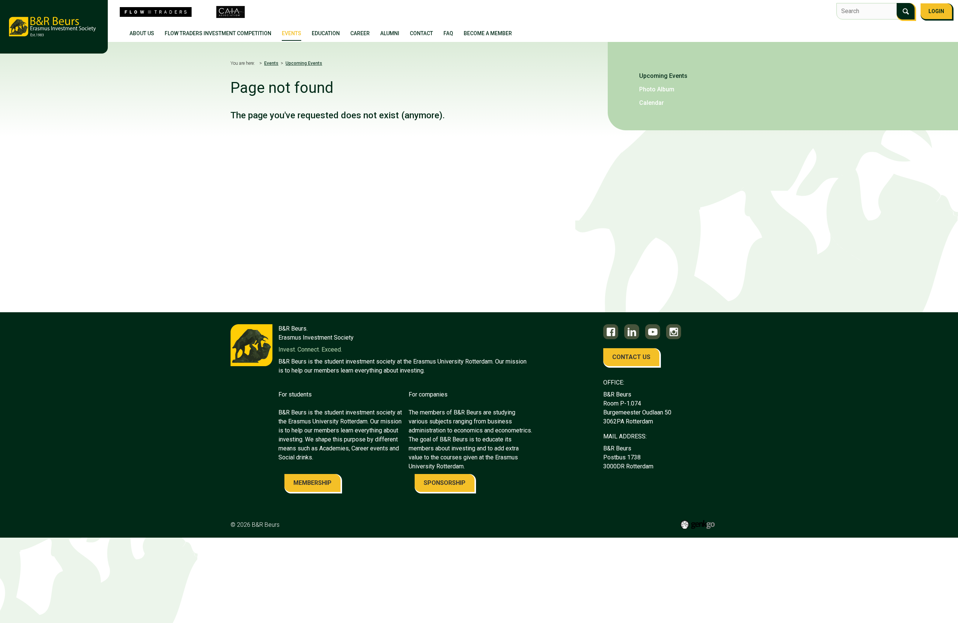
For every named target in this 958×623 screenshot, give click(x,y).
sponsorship (445, 482)
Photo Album (656, 89)
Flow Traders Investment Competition (218, 33)
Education (326, 33)
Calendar (651, 102)
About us (141, 33)
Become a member (488, 33)
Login (936, 11)
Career (360, 33)
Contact (421, 33)
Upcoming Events (304, 63)
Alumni (389, 33)
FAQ (448, 33)
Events (291, 33)
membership (312, 482)
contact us (631, 357)
